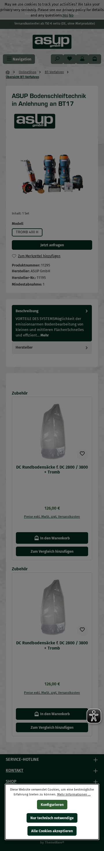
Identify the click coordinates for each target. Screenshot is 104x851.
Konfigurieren (52, 804)
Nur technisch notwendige (52, 817)
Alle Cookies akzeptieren (52, 831)
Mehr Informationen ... (74, 794)
